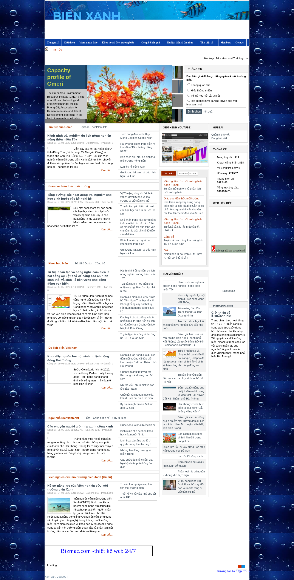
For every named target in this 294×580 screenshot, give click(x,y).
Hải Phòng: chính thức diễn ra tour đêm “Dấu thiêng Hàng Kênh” (137, 147)
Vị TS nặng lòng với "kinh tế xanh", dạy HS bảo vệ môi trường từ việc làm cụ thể (136, 197)
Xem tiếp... (107, 170)
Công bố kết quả (150, 42)
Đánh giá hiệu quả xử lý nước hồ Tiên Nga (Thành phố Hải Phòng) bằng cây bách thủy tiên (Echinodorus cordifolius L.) (137, 304)
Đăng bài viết (219, 138)
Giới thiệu (69, 42)
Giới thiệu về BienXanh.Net (221, 314)
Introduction (223, 305)
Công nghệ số (101, 418)
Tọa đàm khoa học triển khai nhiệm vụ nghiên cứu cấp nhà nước (137, 287)
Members (226, 42)
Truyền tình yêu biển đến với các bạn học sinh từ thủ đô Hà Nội (137, 210)
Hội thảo (85, 127)
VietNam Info (99, 127)
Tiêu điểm (168, 173)
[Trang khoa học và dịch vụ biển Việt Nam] (147, 23)
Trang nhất (211, 576)
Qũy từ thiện (119, 418)
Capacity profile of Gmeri (59, 77)
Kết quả (207, 111)
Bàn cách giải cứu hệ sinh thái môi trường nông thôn (190, 441)
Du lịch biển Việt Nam (62, 347)
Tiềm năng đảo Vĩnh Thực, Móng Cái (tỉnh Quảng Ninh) (190, 312)
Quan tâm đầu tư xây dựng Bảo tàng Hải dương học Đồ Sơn (136, 375)
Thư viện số (206, 42)
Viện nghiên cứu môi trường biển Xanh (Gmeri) (80, 477)
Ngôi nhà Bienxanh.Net (63, 418)
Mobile (72, 576)
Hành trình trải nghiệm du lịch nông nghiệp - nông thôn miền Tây (138, 274)
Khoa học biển (58, 263)
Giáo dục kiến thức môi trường (69, 186)
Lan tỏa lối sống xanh (132, 166)
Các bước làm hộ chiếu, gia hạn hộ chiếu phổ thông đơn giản (136, 463)
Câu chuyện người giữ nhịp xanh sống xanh (80, 426)
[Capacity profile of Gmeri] (129, 122)
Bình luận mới (187, 173)
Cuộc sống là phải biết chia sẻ (138, 425)
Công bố (100, 263)
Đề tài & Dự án (83, 263)
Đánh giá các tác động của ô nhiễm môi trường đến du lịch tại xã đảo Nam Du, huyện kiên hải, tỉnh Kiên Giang (184, 424)
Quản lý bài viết (220, 134)
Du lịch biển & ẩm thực (180, 42)
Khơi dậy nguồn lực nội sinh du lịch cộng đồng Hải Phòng (191, 299)
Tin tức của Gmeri (60, 127)
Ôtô (88, 418)
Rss (155, 127)
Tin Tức (57, 49)
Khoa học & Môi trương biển (118, 42)
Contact (239, 42)
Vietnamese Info (88, 42)
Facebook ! (228, 290)
